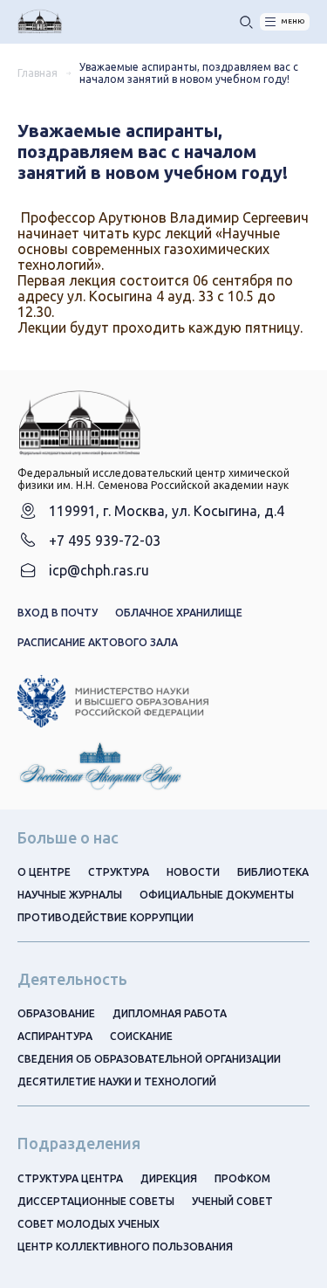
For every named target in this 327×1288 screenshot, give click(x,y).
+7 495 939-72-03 (104, 540)
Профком (242, 1178)
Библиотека (273, 872)
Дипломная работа (169, 1013)
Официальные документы (217, 894)
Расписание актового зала (97, 642)
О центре (44, 872)
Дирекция (168, 1178)
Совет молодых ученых (88, 1223)
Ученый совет (232, 1201)
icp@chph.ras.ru (99, 570)
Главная (37, 73)
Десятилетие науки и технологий (116, 1081)
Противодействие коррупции (105, 917)
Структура (118, 872)
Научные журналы (69, 894)
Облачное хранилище (178, 612)
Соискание (141, 1036)
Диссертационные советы (95, 1201)
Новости (193, 872)
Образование (56, 1013)
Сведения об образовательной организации (149, 1058)
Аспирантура (54, 1036)
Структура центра (70, 1178)
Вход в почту (57, 612)
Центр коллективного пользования (125, 1246)
